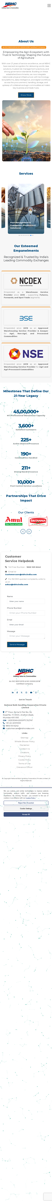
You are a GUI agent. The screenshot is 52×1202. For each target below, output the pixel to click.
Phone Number (14, 608)
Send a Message (17, 644)
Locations (24, 752)
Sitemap (24, 738)
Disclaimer (24, 745)
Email (9, 620)
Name (10, 596)
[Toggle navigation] (49, 5)
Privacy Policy (24, 756)
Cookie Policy (24, 760)
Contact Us (24, 749)
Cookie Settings (26, 809)
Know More (26, 95)
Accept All (26, 814)
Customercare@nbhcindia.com (21, 574)
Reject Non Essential (26, 803)
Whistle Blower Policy (25, 741)
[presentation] (23, 531)
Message (11, 631)
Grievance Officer (25, 767)
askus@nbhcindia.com (16, 584)
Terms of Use (25, 763)
